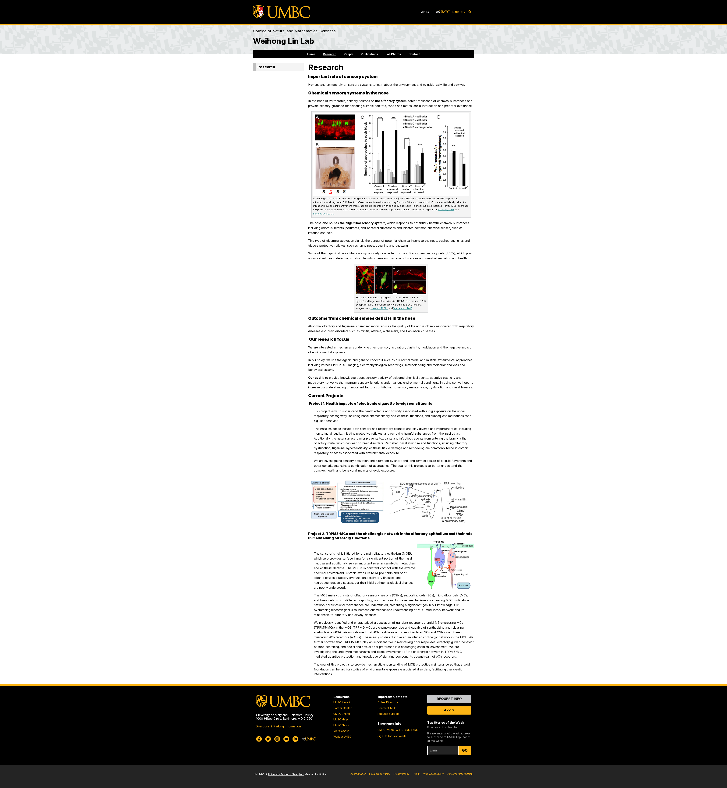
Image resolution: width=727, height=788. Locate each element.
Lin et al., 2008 (446, 209)
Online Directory (388, 702)
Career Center (342, 708)
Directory (459, 12)
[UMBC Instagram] (277, 739)
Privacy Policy (401, 773)
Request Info (449, 699)
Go (465, 750)
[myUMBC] (443, 12)
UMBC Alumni (341, 702)
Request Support (388, 713)
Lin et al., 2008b (379, 308)
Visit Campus (341, 731)
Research (329, 54)
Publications (369, 54)
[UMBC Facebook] (259, 739)
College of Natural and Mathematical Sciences (294, 31)
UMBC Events (341, 713)
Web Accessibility (433, 773)
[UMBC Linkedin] (295, 739)
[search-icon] (470, 12)
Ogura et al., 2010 (402, 308)
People (348, 54)
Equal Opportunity (379, 773)
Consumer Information (460, 773)
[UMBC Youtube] (286, 739)
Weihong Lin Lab (283, 41)
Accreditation (358, 773)
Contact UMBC (387, 708)
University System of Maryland (286, 774)
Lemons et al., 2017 (324, 213)
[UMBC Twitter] (268, 739)
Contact (414, 54)
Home (311, 54)
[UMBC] (281, 12)
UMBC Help (340, 719)
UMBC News (341, 725)
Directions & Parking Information (278, 726)
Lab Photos (393, 54)
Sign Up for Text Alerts (392, 736)
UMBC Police (386, 729)
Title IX (416, 773)
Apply (425, 11)
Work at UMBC (342, 736)
